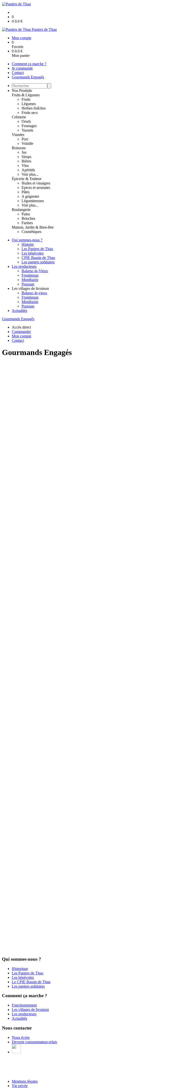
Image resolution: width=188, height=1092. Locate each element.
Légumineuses (33, 201)
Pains (26, 214)
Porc (25, 139)
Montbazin (30, 280)
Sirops (26, 157)
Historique (20, 969)
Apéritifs (28, 170)
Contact (18, 73)
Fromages (29, 126)
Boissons (19, 148)
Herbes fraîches (34, 108)
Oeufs (26, 121)
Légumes (29, 104)
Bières (26, 161)
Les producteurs (24, 266)
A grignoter (30, 196)
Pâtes (26, 192)
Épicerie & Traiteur (26, 179)
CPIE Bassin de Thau (38, 258)
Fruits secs (30, 112)
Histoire (28, 244)
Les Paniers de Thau (37, 249)
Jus (24, 152)
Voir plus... (30, 174)
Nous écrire (21, 1037)
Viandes (18, 135)
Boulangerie (21, 210)
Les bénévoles (33, 253)
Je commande (22, 68)
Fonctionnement (24, 1005)
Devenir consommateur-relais (34, 1042)
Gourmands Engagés (28, 77)
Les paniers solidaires (38, 262)
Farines (27, 223)
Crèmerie (19, 117)
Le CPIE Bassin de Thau (31, 982)
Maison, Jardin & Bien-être (33, 227)
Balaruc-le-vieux (34, 293)
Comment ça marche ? (29, 64)
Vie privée (20, 1086)
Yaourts (27, 130)
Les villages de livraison (30, 1009)
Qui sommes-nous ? (27, 240)
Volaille (27, 143)
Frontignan (30, 275)
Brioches (28, 218)
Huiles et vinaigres (36, 183)
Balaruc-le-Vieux (35, 271)
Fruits (26, 99)
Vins (25, 165)
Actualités (19, 310)
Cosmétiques (31, 232)
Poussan (28, 284)
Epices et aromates (36, 187)
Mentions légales (25, 1081)
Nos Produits (22, 90)
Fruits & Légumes (26, 95)
